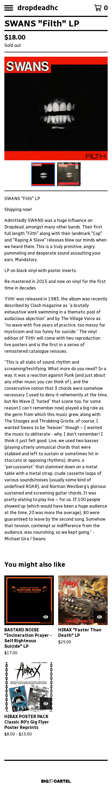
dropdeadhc (37, 7)
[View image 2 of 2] (69, 174)
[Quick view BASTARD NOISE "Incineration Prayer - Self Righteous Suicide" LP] (46, 617)
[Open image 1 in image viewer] (56, 108)
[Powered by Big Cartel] (56, 781)
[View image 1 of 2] (43, 174)
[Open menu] (8, 8)
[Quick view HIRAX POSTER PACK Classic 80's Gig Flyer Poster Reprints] (46, 704)
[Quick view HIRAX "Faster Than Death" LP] (99, 617)
